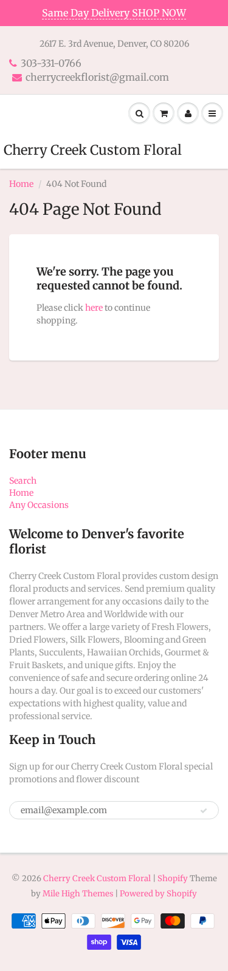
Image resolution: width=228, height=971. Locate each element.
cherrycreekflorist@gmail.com (97, 77)
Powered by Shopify (158, 893)
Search (22, 480)
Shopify (172, 878)
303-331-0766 (51, 63)
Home (21, 183)
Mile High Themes (78, 893)
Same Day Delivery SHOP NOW (114, 13)
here (94, 307)
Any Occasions (39, 504)
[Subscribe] (203, 810)
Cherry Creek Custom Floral (93, 149)
